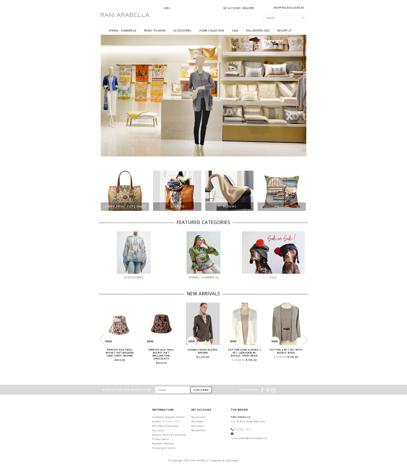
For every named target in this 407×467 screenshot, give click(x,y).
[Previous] (106, 95)
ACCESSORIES (182, 30)
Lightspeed (232, 460)
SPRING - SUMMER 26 (122, 30)
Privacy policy (160, 439)
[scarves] (203, 95)
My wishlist (198, 430)
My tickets (197, 425)
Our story (158, 430)
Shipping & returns (164, 447)
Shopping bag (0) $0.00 (288, 8)
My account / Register (238, 8)
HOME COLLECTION (211, 30)
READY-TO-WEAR (155, 30)
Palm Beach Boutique (165, 425)
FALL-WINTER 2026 (257, 30)
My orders (197, 421)
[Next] (301, 95)
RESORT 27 (284, 30)
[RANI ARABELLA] (125, 15)
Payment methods (163, 443)
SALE (235, 30)
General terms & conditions (169, 434)
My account (198, 417)
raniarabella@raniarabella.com (250, 438)
